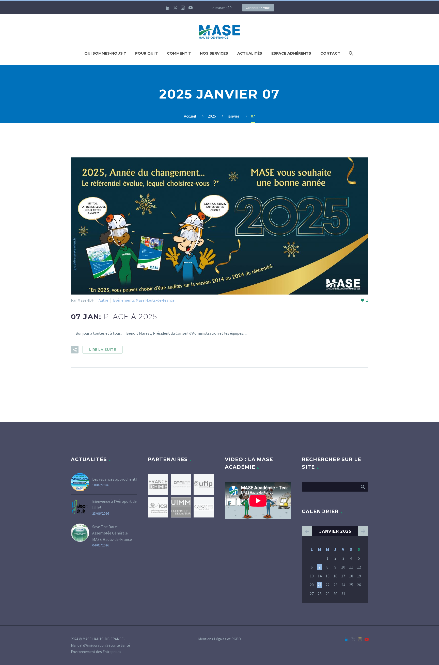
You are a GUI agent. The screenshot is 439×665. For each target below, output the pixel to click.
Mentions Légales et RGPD (219, 639)
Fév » (363, 531)
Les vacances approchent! (114, 479)
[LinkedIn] (167, 8)
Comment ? (179, 53)
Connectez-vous (258, 7)
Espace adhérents (291, 53)
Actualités (249, 53)
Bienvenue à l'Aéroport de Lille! (114, 504)
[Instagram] (183, 8)
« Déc (307, 531)
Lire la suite (102, 349)
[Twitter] (175, 8)
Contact (330, 53)
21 (320, 584)
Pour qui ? (146, 53)
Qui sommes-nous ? (105, 53)
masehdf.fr (223, 7)
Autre (103, 300)
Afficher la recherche (362, 487)
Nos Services (214, 53)
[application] (258, 500)
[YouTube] (190, 8)
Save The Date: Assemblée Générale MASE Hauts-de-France (112, 533)
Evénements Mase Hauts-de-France (144, 300)
